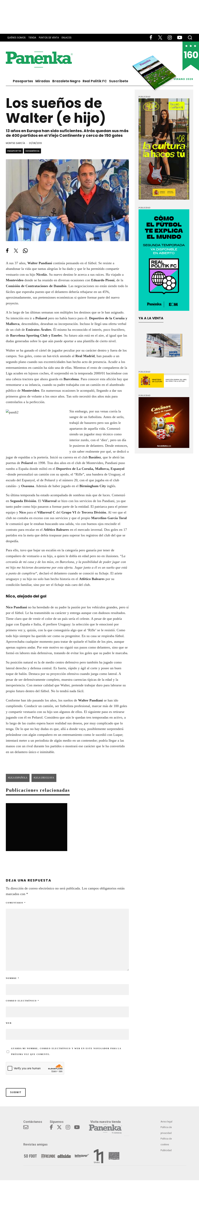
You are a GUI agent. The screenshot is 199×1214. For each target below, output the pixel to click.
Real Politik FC (95, 81)
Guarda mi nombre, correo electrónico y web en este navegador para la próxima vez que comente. (66, 1051)
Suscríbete (118, 81)
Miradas (42, 81)
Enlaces (67, 37)
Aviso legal (166, 1121)
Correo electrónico (22, 1001)
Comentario (16, 903)
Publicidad (166, 1150)
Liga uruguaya (44, 777)
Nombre (12, 978)
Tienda (32, 37)
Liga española (18, 777)
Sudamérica (32, 151)
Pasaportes (23, 81)
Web (9, 1023)
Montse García (15, 143)
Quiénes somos (16, 37)
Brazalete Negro (66, 81)
